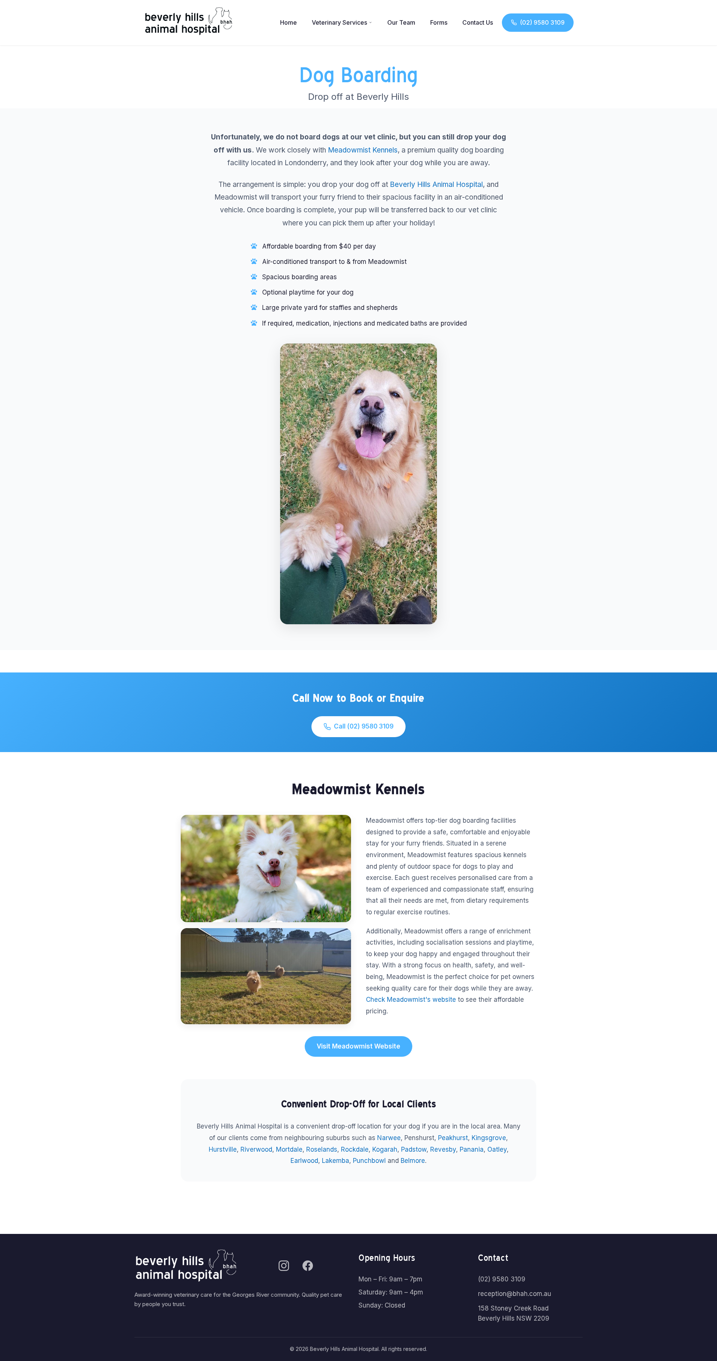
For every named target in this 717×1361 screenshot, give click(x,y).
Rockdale (355, 1149)
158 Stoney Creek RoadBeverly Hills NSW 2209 (513, 1313)
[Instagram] (284, 1266)
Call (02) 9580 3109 (364, 726)
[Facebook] (308, 1266)
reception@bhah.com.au (514, 1293)
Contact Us (477, 22)
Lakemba (335, 1160)
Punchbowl (369, 1160)
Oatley (497, 1149)
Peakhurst (453, 1138)
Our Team (401, 22)
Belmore (413, 1160)
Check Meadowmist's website (411, 999)
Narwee (389, 1138)
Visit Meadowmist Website (358, 1046)
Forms (438, 22)
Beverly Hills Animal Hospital (436, 184)
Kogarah (384, 1149)
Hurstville (223, 1149)
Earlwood (304, 1160)
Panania (472, 1149)
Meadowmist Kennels (363, 150)
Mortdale (289, 1149)
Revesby (443, 1149)
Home (288, 22)
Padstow (413, 1149)
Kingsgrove (489, 1138)
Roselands (321, 1149)
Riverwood (256, 1149)
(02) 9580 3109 (542, 22)
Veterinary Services (339, 22)
